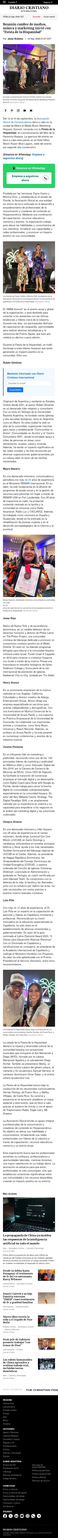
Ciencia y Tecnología (35, 1248)
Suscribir (36, 16)
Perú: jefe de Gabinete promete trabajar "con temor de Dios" (16, 1342)
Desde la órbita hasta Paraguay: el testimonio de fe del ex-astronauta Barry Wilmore (18, 1275)
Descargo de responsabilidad (38, 1466)
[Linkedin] (16, 1516)
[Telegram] (39, 1516)
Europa (6, 1413)
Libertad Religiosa (10, 1436)
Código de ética (9, 1478)
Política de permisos (41, 1470)
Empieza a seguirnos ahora (25, 178)
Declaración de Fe (11, 1468)
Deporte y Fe (8, 1443)
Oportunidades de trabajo (14, 1496)
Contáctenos (8, 1506)
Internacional (8, 1306)
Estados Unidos (9, 1326)
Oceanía (6, 1424)
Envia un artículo (10, 1489)
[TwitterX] (11, 1516)
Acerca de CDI (9, 1465)
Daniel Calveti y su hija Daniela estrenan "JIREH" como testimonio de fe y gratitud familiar (19, 1298)
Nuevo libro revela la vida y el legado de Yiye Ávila (17, 1319)
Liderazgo (7, 1472)
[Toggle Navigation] (4, 2)
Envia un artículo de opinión (15, 1493)
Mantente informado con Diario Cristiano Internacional (25, 375)
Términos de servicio (41, 1481)
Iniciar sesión (49, 16)
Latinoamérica (9, 1283)
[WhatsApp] (33, 1516)
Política (20, 1349)
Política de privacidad (41, 1474)
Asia (5, 1248)
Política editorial (39, 1477)
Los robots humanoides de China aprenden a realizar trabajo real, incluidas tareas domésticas (17, 1365)
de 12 (17, 907)
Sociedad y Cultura (16, 1248)
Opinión (6, 1456)
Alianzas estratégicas (12, 1475)
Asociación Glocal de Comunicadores (26, 120)
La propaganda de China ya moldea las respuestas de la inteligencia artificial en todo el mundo (27, 1239)
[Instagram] (28, 1516)
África (5, 1420)
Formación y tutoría (11, 1503)
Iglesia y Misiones (12, 1329)
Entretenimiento (22, 1306)
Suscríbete (15, 389)
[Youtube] (22, 1516)
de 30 (28, 479)
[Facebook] (5, 1516)
